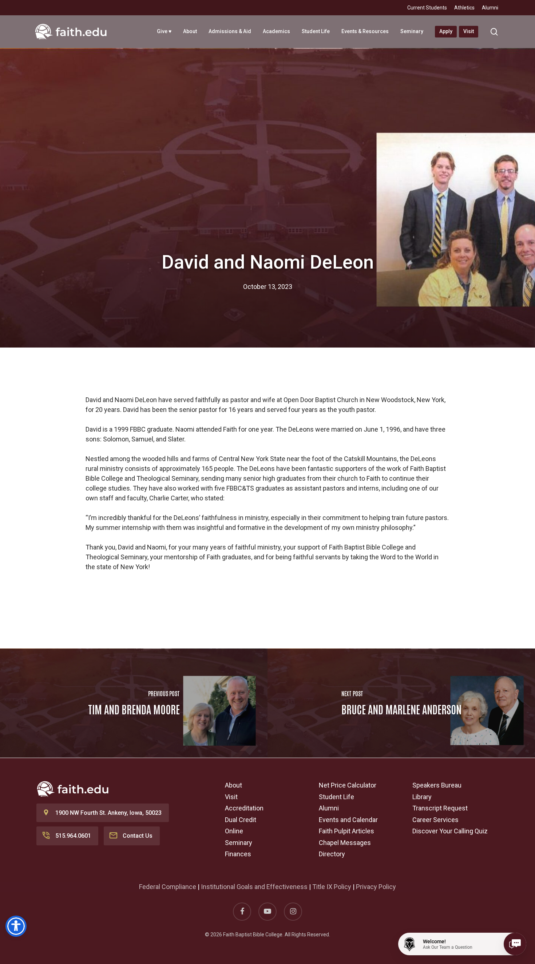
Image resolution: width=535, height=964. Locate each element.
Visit (231, 797)
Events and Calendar (348, 820)
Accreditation (244, 808)
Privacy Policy (376, 886)
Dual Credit (240, 820)
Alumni (329, 808)
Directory (332, 854)
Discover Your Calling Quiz (450, 831)
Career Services (435, 820)
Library (422, 797)
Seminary (238, 842)
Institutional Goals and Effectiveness (254, 886)
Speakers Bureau (436, 785)
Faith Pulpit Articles (346, 831)
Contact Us (137, 835)
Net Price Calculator (347, 785)
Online (234, 831)
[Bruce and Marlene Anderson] (401, 703)
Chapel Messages (345, 842)
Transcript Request (440, 808)
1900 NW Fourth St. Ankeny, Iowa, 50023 (108, 812)
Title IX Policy (331, 886)
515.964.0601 (73, 835)
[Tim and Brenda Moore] (134, 703)
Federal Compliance (167, 886)
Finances (238, 854)
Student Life (336, 797)
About (233, 785)
